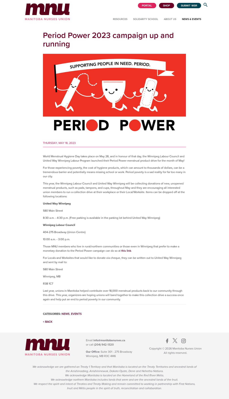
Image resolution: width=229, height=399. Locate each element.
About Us (170, 19)
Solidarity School (145, 19)
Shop (166, 5)
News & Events (191, 19)
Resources (120, 19)
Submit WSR (189, 5)
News (66, 314)
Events (76, 314)
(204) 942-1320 (104, 345)
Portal (147, 5)
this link (126, 251)
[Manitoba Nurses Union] (47, 12)
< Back (47, 322)
